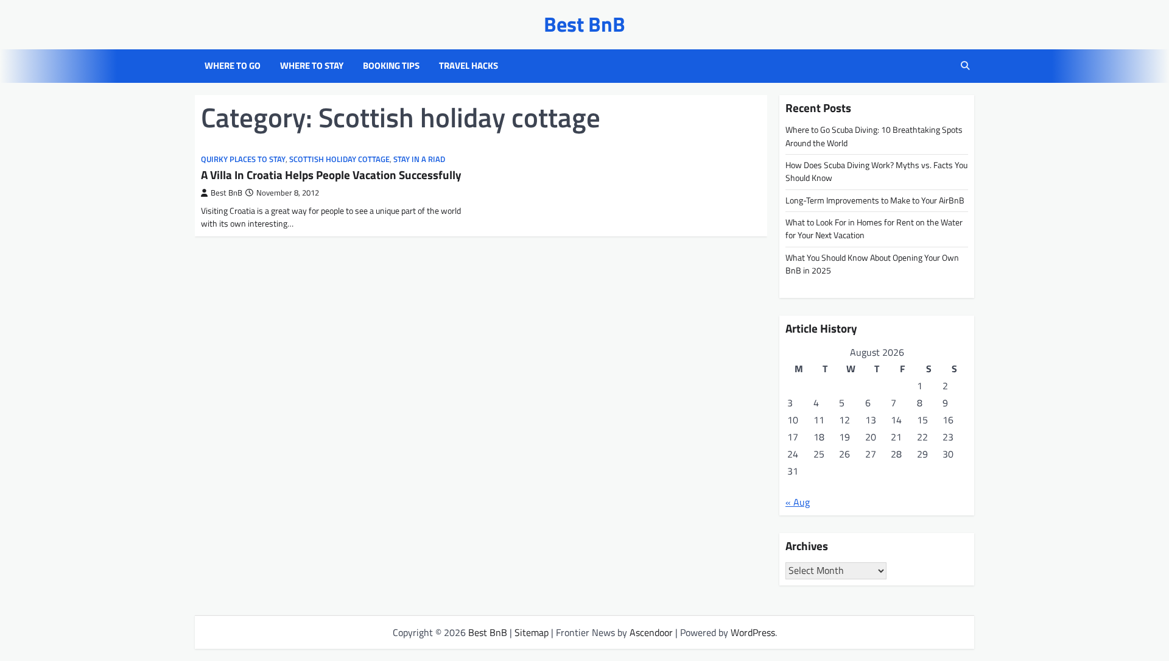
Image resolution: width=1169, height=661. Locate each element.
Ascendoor (651, 632)
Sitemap (531, 632)
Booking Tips (391, 65)
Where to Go (233, 65)
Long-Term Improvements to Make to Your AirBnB (874, 200)
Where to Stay (311, 65)
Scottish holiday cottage (339, 159)
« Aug (797, 502)
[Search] (965, 66)
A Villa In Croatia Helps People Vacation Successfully (331, 174)
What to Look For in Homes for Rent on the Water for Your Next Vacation (874, 229)
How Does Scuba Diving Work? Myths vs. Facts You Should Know (876, 171)
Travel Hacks (468, 65)
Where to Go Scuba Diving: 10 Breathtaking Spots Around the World (874, 136)
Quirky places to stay (243, 159)
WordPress (753, 632)
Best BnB (584, 24)
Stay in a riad (419, 159)
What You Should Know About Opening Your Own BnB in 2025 (872, 264)
